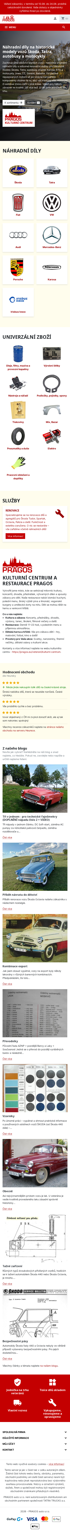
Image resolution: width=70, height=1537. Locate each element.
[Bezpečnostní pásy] (35, 1313)
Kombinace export (15, 966)
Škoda (18, 182)
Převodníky (10, 1041)
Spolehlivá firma (14, 1432)
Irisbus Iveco (18, 311)
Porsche (18, 279)
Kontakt (33, 102)
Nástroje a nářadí (18, 395)
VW (52, 214)
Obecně (8, 1191)
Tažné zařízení (12, 1266)
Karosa (52, 279)
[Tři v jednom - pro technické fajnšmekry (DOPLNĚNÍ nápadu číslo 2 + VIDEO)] (35, 788)
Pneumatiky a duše (18, 448)
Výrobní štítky (52, 365)
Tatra (52, 182)
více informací (56, 1464)
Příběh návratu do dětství (20, 895)
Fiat (18, 214)
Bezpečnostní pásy (15, 1341)
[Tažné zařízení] (35, 1238)
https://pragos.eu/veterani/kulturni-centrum (36, 651)
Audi (18, 247)
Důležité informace (16, 1437)
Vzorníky (8, 1116)
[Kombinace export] (35, 938)
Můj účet (9, 1443)
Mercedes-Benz (52, 247)
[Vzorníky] (35, 1088)
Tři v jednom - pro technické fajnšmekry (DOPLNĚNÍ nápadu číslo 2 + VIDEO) (30, 818)
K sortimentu (14, 102)
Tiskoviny (18, 422)
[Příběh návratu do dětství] (35, 867)
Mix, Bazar (52, 422)
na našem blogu (49, 1365)
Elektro (52, 448)
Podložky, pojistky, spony (52, 395)
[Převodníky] (35, 1013)
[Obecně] (35, 1163)
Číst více (7, 837)
